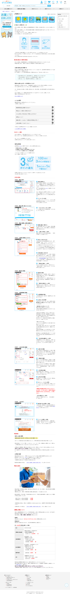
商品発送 (28, 578)
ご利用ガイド (28, 576)
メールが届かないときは (29, 582)
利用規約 (8, 583)
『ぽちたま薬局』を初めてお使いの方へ (33, 462)
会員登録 (41, 3)
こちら (46, 188)
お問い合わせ (18, 564)
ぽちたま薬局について (8, 8)
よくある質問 (28, 583)
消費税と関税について (30, 580)
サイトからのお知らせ (29, 585)
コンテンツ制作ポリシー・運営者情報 (11, 587)
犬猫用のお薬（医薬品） (21, 8)
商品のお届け (29, 579)
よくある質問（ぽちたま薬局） (20, 128)
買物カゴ (64, 2)
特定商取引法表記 (9, 585)
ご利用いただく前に (8, 582)
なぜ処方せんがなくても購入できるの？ (12, 579)
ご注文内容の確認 (42, 258)
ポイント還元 (29, 577)
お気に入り (49, 3)
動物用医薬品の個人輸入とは (11, 577)
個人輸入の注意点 (9, 578)
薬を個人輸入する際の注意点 (62, 16)
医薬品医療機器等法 (9, 580)
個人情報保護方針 (9, 584)
